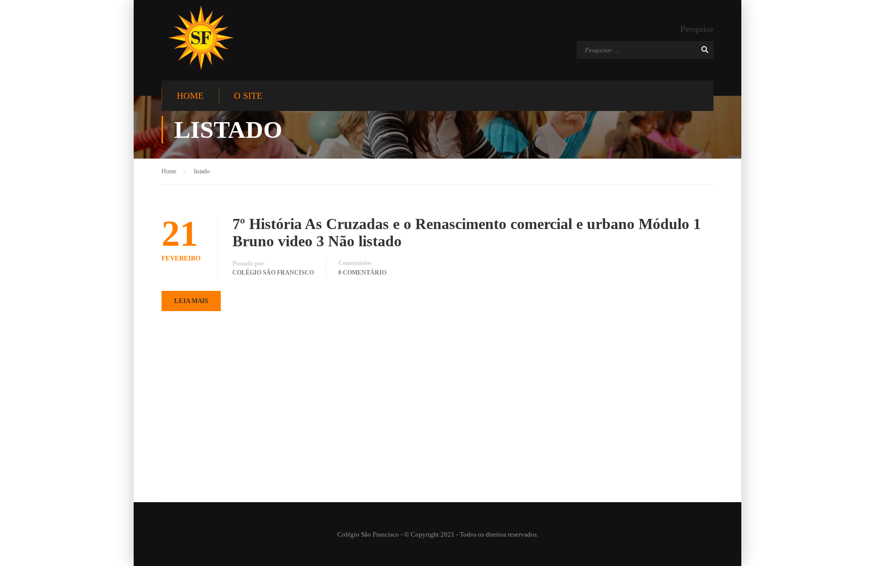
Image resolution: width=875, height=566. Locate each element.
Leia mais (191, 301)
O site (248, 96)
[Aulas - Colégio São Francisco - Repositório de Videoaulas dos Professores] (201, 37)
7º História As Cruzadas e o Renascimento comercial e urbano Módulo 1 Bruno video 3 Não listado (466, 232)
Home (190, 96)
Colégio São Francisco (273, 272)
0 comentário (362, 272)
